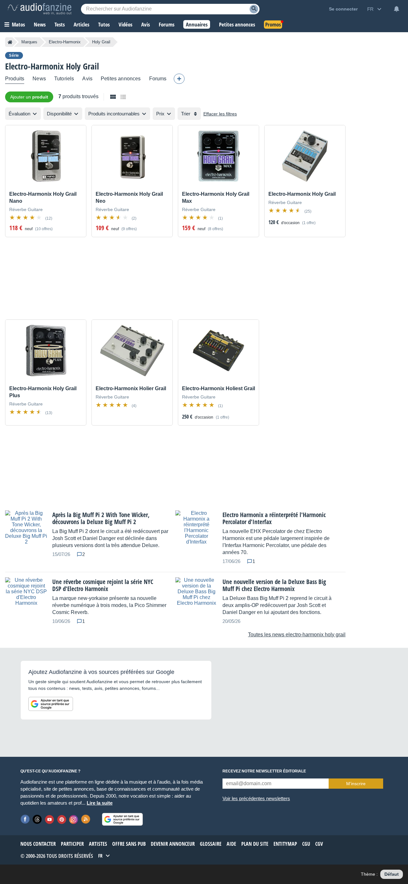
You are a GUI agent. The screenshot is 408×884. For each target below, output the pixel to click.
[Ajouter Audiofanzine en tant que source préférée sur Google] (50, 704)
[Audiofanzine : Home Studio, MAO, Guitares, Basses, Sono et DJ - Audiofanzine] (39, 9)
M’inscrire (356, 783)
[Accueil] (10, 42)
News (39, 78)
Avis (87, 78)
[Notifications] (396, 9)
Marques (29, 42)
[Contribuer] (179, 79)
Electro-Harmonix (65, 42)
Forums (158, 78)
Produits (14, 78)
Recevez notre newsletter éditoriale (264, 771)
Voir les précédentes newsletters (256, 798)
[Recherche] (254, 9)
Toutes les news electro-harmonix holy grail (297, 634)
